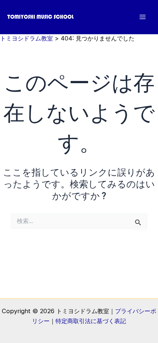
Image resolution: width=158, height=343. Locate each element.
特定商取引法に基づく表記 (90, 321)
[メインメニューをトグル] (142, 17)
